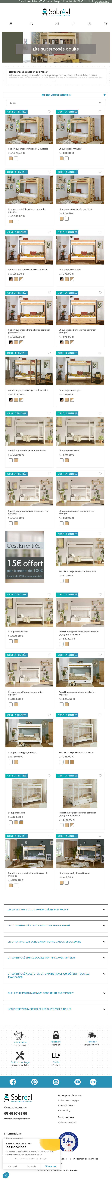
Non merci (12, 1166)
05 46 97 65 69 (15, 1113)
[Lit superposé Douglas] (80, 370)
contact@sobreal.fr (20, 1118)
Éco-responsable (14, 1138)
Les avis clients (67, 1105)
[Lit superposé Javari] (80, 431)
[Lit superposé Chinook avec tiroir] (80, 189)
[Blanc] (16, 159)
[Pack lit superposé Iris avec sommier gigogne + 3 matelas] (80, 793)
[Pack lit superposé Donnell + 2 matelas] (29, 250)
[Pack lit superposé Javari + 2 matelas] (29, 431)
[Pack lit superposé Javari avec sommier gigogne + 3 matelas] (29, 491)
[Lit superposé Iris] (29, 793)
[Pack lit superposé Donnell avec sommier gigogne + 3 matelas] (29, 310)
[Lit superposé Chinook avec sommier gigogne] (29, 189)
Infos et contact (68, 1122)
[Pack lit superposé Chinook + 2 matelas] (29, 129)
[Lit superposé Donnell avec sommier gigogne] (80, 310)
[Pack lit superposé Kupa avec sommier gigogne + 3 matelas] (80, 612)
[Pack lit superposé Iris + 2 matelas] (80, 732)
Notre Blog (65, 1110)
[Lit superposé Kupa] (29, 612)
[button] (5, 1175)
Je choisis (31, 1166)
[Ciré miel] (72, 762)
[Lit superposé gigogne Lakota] (29, 732)
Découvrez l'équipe (69, 1100)
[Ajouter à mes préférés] (50, 112)
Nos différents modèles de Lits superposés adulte (39, 1009)
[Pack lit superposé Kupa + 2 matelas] (80, 551)
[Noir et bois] (11, 279)
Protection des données (85, 1158)
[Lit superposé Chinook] (80, 129)
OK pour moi (50, 1166)
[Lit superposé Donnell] (80, 250)
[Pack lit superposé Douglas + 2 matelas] (29, 370)
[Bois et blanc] (21, 279)
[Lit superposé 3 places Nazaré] (80, 853)
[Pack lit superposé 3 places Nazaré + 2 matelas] (29, 853)
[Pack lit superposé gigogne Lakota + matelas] (80, 672)
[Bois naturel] (11, 159)
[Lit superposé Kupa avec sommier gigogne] (29, 672)
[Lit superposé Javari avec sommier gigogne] (80, 491)
